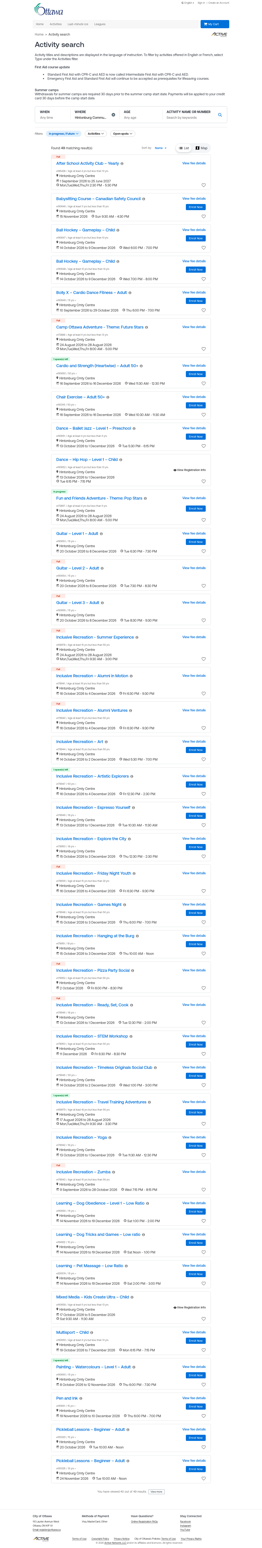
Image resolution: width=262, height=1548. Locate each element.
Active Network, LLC (115, 1542)
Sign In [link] (201, 2)
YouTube (185, 1529)
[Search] (220, 115)
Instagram (185, 1525)
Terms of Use (168, 1538)
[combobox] (188, 3)
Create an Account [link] (218, 2)
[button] (113, 115)
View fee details (194, 163)
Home (39, 34)
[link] (87, 163)
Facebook (185, 1521)
